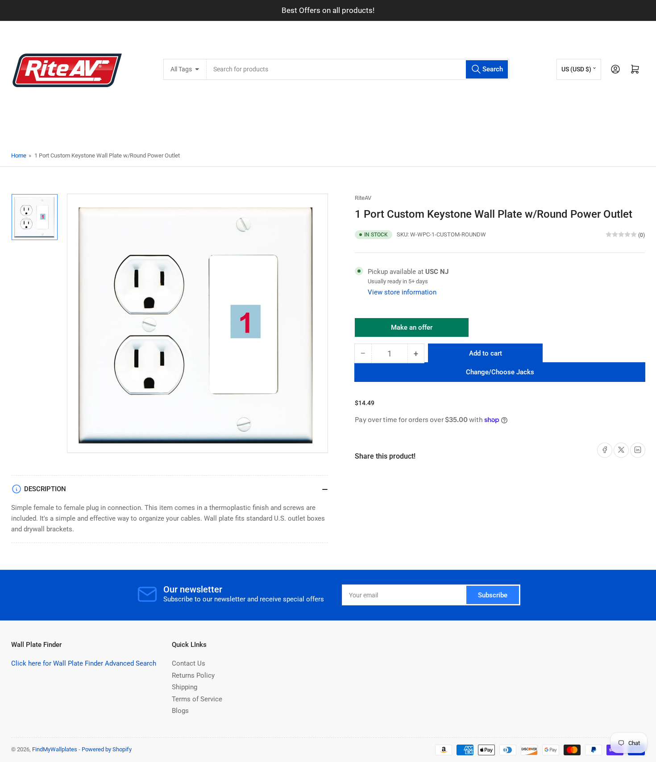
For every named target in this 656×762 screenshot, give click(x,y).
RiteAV (363, 198)
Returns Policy (193, 675)
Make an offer (412, 330)
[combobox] (358, 69)
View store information (402, 292)
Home (18, 155)
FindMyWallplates (54, 749)
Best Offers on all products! (328, 10)
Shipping (184, 687)
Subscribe (492, 595)
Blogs (180, 711)
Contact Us (188, 663)
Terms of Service (197, 699)
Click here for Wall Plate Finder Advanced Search (83, 663)
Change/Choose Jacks (500, 372)
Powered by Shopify (107, 749)
